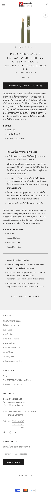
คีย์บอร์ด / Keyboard (11, 347)
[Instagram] (10, 432)
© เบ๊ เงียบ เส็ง (25, 475)
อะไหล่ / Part (8, 356)
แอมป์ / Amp (8, 334)
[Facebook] (4, 432)
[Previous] (15, 47)
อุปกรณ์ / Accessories (12, 361)
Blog (5, 375)
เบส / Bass (7, 330)
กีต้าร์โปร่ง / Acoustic (12, 325)
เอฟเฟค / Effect (9, 343)
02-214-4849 (18, 421)
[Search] (47, 4)
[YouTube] (16, 432)
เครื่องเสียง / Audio (11, 338)
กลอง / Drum (8, 352)
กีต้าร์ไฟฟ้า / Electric (12, 321)
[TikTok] (23, 432)
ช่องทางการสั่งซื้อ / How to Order (17, 380)
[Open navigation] (3, 4)
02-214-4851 (18, 427)
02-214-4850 (18, 424)
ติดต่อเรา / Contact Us (12, 384)
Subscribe (13, 462)
